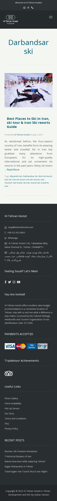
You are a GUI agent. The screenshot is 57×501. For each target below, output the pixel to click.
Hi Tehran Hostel (22, 134)
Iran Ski (8, 179)
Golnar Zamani (41, 494)
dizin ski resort (45, 176)
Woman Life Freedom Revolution (21, 451)
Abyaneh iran (16, 176)
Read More (13, 169)
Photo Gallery (11, 398)
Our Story (9, 413)
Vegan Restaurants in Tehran (19, 466)
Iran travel (17, 182)
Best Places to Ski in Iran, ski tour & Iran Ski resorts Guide (28, 122)
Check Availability (13, 403)
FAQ (7, 423)
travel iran (35, 182)
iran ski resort (18, 179)
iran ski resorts (33, 179)
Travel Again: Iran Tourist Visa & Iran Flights (26, 471)
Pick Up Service (12, 408)
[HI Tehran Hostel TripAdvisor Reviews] (9, 375)
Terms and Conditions (15, 418)
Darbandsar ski (30, 176)
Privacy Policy (11, 428)
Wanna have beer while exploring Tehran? (25, 461)
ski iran (26, 182)
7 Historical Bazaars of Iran (18, 456)
